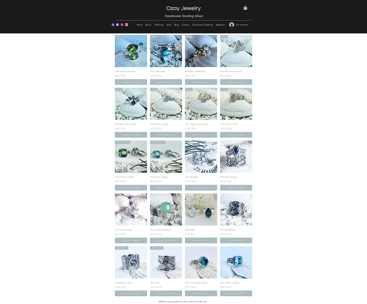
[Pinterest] (126, 24)
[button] (245, 7)
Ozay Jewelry (183, 8)
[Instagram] (122, 24)
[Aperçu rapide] (201, 157)
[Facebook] (113, 24)
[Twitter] (117, 24)
